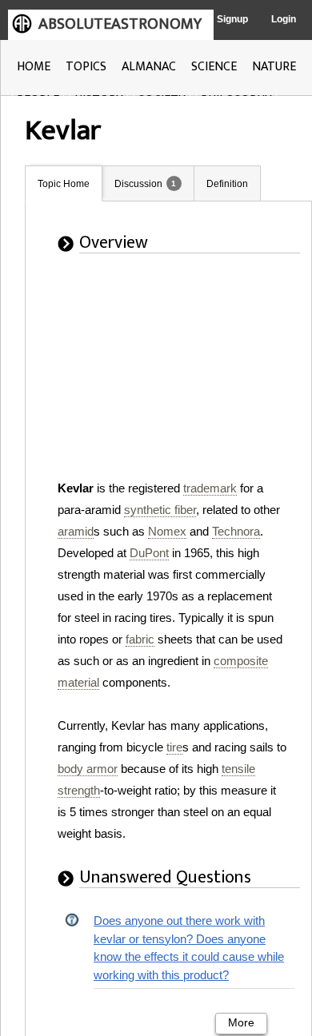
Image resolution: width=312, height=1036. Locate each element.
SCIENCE (214, 67)
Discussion (138, 183)
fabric (140, 639)
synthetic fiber (160, 509)
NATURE (274, 67)
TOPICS (86, 67)
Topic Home (64, 183)
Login (283, 19)
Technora (236, 531)
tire (174, 747)
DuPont (149, 553)
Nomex (167, 531)
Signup (232, 19)
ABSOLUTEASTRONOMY (120, 24)
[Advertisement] (167, 377)
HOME (33, 67)
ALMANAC (149, 67)
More (241, 1023)
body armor (88, 768)
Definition (227, 183)
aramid (76, 531)
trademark (210, 488)
